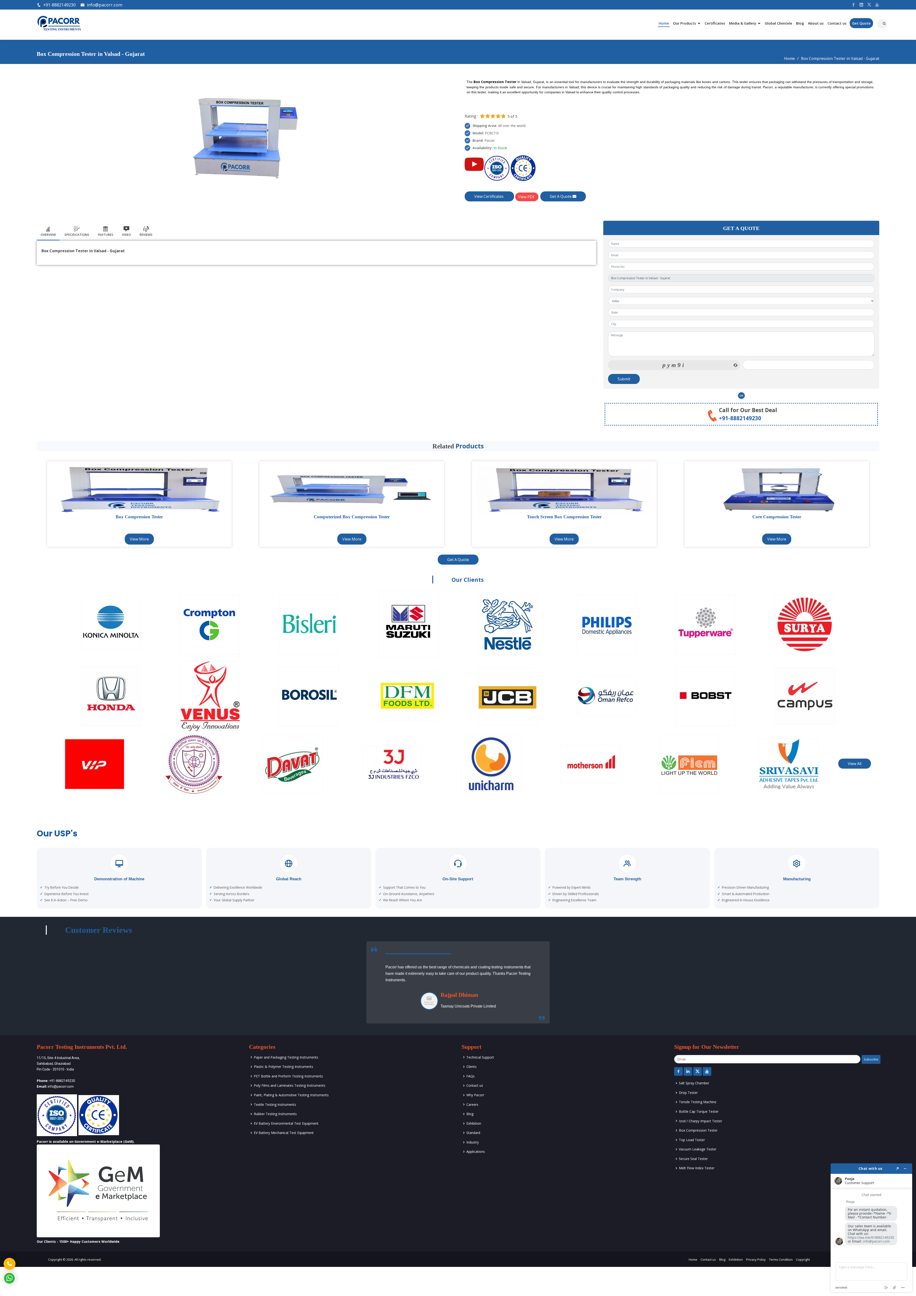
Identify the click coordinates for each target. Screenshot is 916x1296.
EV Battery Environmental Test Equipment (286, 1123)
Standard (473, 1132)
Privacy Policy (756, 1259)
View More (139, 539)
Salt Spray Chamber (694, 1083)
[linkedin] (860, 5)
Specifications (76, 234)
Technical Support (480, 1057)
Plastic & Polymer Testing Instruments (283, 1066)
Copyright (803, 1259)
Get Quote (861, 23)
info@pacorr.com (104, 5)
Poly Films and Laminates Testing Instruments (289, 1085)
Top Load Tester (692, 1140)
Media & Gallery (742, 23)
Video (126, 234)
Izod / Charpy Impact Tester (700, 1121)
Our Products (684, 23)
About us (816, 23)
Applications (475, 1151)
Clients (471, 1066)
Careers (472, 1104)
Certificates (715, 23)
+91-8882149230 (59, 5)
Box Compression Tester (698, 1130)
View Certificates (489, 196)
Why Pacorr (475, 1095)
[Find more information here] (871, 1228)
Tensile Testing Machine (697, 1102)
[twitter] (867, 5)
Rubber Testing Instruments (275, 1114)
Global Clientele (778, 23)
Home (664, 23)
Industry (472, 1142)
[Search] (885, 22)
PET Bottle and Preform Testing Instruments (288, 1076)
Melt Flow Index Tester (696, 1168)
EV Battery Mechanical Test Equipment (284, 1132)
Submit (624, 379)
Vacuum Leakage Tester (697, 1149)
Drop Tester (688, 1092)
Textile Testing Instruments (275, 1104)
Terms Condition (781, 1259)
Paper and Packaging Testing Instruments (286, 1057)
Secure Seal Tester (693, 1158)
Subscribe (871, 1059)
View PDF (527, 196)
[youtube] (875, 5)
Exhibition (473, 1123)
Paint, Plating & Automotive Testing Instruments (291, 1095)
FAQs (470, 1076)
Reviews (146, 234)
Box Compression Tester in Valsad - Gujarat (840, 58)
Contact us (837, 23)
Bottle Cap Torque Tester (698, 1111)
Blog (800, 23)
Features (105, 234)
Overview (48, 234)
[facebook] (852, 5)
